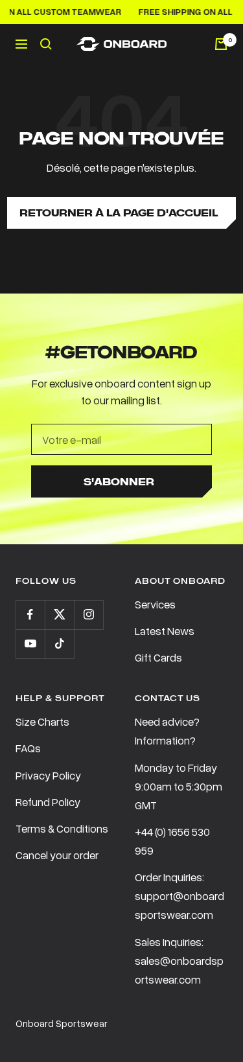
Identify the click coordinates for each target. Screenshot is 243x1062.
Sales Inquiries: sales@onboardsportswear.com (179, 960)
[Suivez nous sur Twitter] (59, 614)
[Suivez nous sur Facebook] (30, 614)
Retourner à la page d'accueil (118, 213)
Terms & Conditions (62, 828)
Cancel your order (57, 855)
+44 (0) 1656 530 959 (172, 841)
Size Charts (42, 721)
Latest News (164, 631)
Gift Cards (158, 657)
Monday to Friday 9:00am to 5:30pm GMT (178, 786)
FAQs (28, 748)
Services (155, 604)
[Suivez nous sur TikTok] (59, 643)
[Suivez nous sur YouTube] (30, 643)
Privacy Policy (48, 775)
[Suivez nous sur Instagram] (88, 614)
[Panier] (220, 44)
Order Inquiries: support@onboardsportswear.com (179, 895)
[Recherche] (46, 44)
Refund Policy (48, 802)
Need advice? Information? (167, 731)
